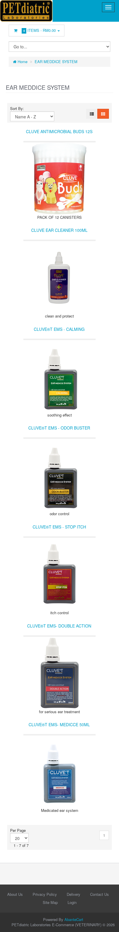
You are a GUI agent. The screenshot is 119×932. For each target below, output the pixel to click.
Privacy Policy (45, 894)
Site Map (50, 902)
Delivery (73, 894)
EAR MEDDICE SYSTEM (56, 61)
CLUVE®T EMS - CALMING (59, 329)
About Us (15, 894)
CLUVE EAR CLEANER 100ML (59, 230)
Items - (39, 30)
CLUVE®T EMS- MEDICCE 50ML (59, 724)
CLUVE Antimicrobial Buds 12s (59, 131)
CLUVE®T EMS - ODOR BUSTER (59, 428)
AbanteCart (73, 919)
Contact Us (99, 894)
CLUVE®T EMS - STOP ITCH (59, 527)
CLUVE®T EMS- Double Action (59, 626)
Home (21, 61)
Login (72, 902)
